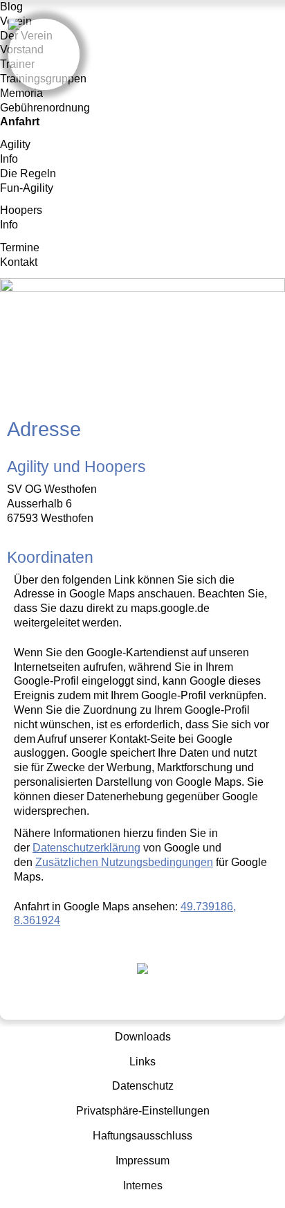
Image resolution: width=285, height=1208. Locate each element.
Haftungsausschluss (142, 1136)
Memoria (21, 93)
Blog (11, 6)
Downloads (143, 1037)
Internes (143, 1185)
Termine (19, 247)
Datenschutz (143, 1086)
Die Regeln (28, 173)
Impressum (142, 1160)
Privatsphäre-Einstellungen (143, 1111)
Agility (15, 144)
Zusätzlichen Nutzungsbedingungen (124, 862)
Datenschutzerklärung (86, 848)
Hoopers (21, 210)
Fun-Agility (26, 188)
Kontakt (18, 262)
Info (9, 159)
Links (142, 1061)
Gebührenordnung (45, 108)
